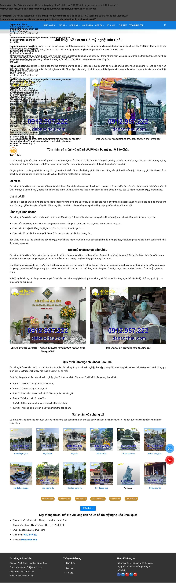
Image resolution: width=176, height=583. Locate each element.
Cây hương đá (48, 488)
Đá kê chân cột (98, 499)
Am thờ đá (87, 25)
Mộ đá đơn (47, 453)
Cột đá (98, 25)
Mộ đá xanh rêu (128, 453)
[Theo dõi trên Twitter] (123, 574)
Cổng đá (73, 25)
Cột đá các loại (101, 488)
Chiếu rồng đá (155, 488)
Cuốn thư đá (64, 499)
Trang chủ (14, 31)
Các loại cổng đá (75, 488)
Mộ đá (62, 25)
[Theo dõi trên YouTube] (135, 574)
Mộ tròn (74, 453)
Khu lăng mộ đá (21, 453)
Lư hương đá (47, 499)
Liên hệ (69, 568)
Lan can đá (81, 499)
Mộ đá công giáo (155, 453)
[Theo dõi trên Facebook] (119, 574)
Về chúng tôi (136, 25)
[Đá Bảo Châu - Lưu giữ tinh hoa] (24, 151)
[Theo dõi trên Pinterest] (127, 574)
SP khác (111, 25)
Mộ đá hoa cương (20, 488)
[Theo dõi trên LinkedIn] (131, 574)
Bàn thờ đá (115, 499)
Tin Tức (123, 25)
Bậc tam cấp (131, 499)
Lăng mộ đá (49, 25)
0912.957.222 (27, 571)
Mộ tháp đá (101, 453)
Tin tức (69, 572)
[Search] (165, 25)
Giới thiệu (70, 563)
